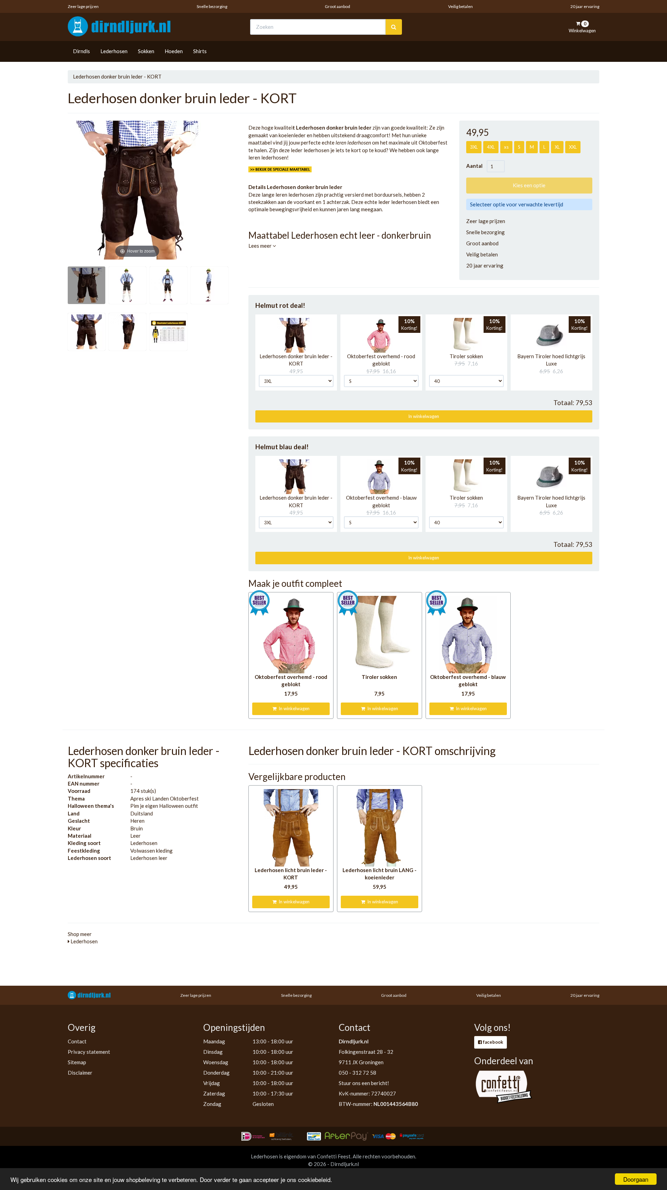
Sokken (146, 51)
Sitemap (77, 1062)
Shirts (200, 51)
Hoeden (174, 51)
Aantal (476, 166)
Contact (77, 1041)
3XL (474, 147)
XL (557, 147)
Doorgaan (635, 1179)
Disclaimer (80, 1072)
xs (506, 147)
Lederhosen (113, 51)
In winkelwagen (423, 416)
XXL (573, 147)
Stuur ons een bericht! (364, 1083)
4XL (491, 147)
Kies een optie (529, 185)
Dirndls (81, 51)
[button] (294, 335)
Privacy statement (89, 1052)
